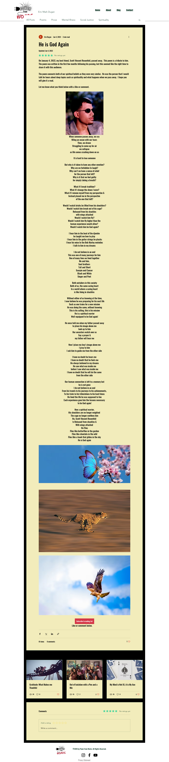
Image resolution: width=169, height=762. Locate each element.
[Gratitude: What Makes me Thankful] (44, 670)
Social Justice (87, 19)
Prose (54, 19)
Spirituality (104, 19)
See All (140, 655)
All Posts (30, 19)
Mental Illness (68, 19)
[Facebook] (89, 755)
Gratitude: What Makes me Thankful (40, 686)
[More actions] (128, 36)
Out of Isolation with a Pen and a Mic (83, 686)
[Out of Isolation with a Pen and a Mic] (84, 670)
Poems (43, 19)
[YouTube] (95, 755)
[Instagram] (83, 755)
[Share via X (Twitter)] (46, 634)
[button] (139, 20)
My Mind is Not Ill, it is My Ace (122, 684)
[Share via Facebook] (40, 634)
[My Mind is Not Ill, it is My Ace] (125, 670)
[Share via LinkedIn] (52, 634)
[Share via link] (58, 634)
